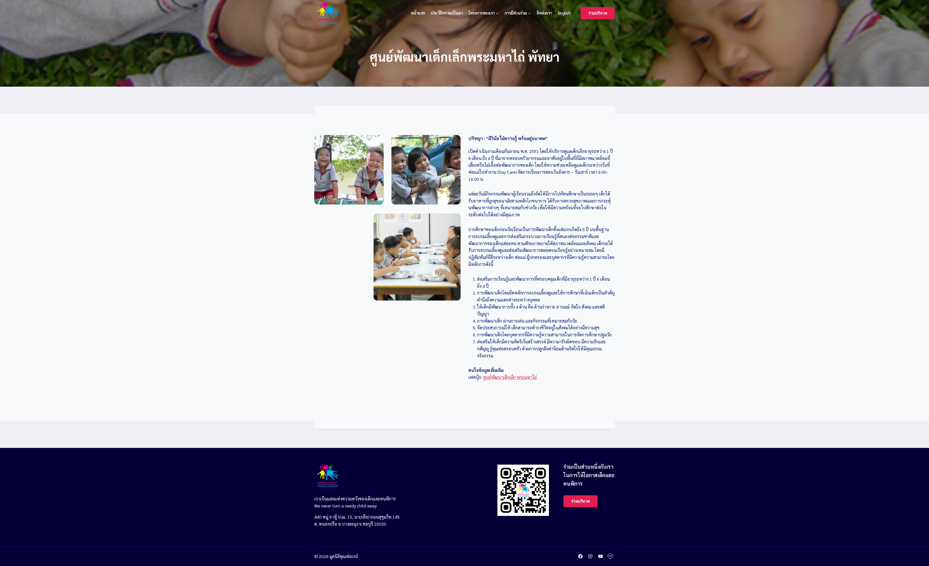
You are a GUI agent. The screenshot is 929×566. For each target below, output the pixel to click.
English (564, 12)
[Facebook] (580, 556)
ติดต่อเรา (544, 12)
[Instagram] (590, 556)
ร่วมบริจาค (597, 13)
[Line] (610, 556)
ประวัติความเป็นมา (447, 12)
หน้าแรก (418, 12)
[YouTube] (600, 556)
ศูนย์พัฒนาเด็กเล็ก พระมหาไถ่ (510, 377)
